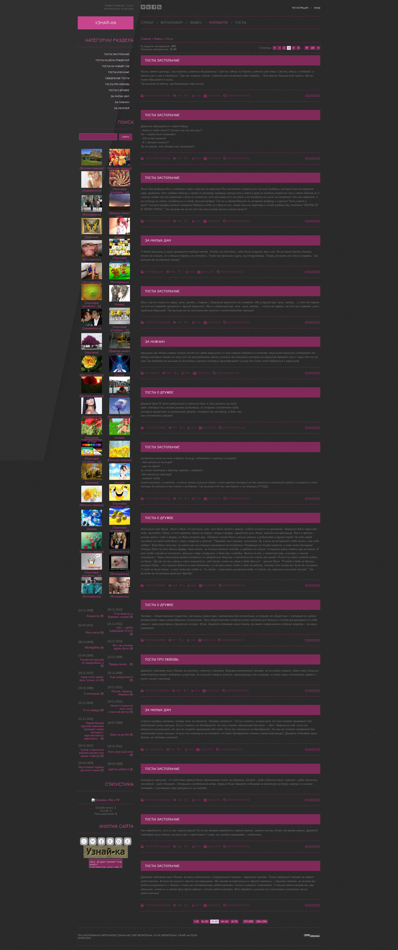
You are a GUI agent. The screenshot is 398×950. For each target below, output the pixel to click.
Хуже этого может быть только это (91, 678)
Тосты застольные (162, 60)
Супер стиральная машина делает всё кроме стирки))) (91, 752)
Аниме (119, 237)
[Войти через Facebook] (101, 841)
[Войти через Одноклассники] (127, 841)
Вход (317, 8)
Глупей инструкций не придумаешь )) (92, 661)
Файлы (158, 38)
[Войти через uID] (84, 841)
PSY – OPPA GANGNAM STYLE (121, 629)
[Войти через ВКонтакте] (93, 841)
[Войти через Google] (119, 841)
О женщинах (92, 693)
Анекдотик (93, 616)
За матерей (121, 108)
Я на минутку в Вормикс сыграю (120, 615)
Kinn (198, 95)
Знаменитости (92, 190)
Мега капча (93, 632)
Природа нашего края (120, 215)
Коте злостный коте (120, 751)
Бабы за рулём (119, 734)
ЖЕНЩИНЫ (92, 647)
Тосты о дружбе (159, 392)
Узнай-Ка (105, 22)
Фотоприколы (91, 214)
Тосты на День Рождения (112, 60)
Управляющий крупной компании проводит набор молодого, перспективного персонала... (92, 730)
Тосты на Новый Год (115, 66)
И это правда (91, 710)
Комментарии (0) (238, 95)
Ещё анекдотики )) (121, 677)
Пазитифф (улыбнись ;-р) (119, 191)
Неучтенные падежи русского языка (91, 769)
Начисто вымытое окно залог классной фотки (121, 708)
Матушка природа (91, 168)
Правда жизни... (119, 664)
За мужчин (155, 342)
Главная (146, 38)
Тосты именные (118, 72)
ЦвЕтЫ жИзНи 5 (118, 769)
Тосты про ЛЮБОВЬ (157, 690)
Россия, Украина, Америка (122, 693)
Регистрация (300, 8)
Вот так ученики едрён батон (123, 647)
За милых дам (158, 240)
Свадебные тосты (117, 78)
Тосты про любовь (161, 659)
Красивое (92, 237)
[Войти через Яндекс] (110, 841)
